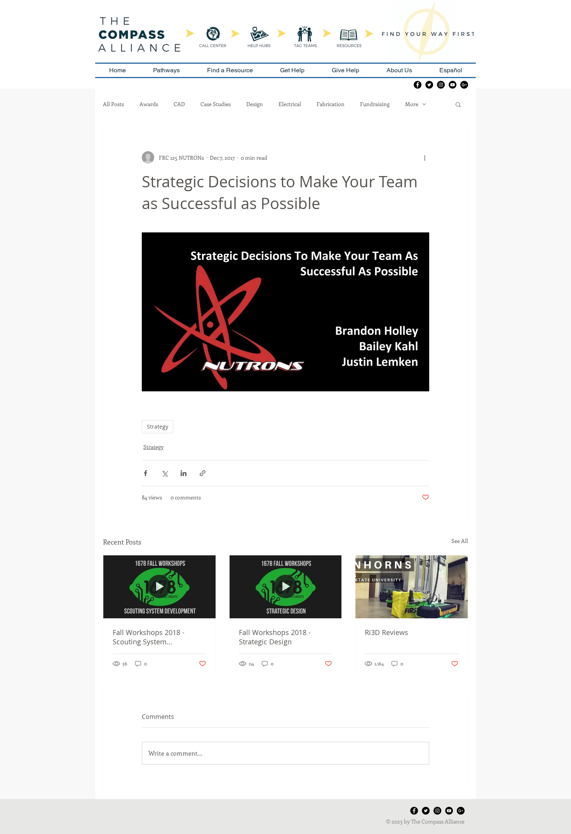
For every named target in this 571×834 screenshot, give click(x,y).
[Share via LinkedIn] (183, 473)
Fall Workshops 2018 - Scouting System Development (149, 637)
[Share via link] (202, 473)
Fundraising (375, 104)
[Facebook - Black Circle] (417, 85)
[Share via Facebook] (145, 473)
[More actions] (424, 157)
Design (254, 104)
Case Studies (215, 104)
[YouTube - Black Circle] (452, 85)
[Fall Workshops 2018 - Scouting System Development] (159, 586)
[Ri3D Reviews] (411, 586)
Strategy (157, 426)
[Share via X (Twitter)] (164, 473)
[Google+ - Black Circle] (464, 85)
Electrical (290, 104)
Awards (148, 104)
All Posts (113, 104)
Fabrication (331, 104)
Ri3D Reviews (386, 632)
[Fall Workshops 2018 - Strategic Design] (286, 586)
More (411, 104)
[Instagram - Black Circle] (441, 85)
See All (459, 540)
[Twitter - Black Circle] (429, 85)
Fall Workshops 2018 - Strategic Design (275, 637)
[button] (458, 104)
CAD (179, 104)
